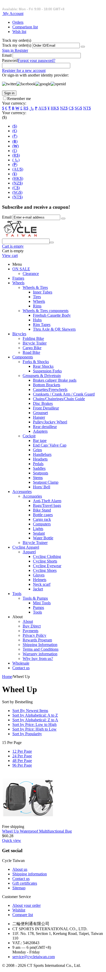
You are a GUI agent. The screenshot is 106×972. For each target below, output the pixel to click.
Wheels (18, 283)
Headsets (40, 459)
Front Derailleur (46, 408)
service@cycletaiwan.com (33, 956)
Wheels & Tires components (45, 310)
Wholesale (20, 663)
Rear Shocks (43, 366)
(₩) (15, 146)
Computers (42, 524)
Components (22, 357)
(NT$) (17, 197)
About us (19, 869)
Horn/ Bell (41, 487)
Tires (37, 297)
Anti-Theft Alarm (47, 501)
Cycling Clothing (47, 556)
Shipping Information (40, 644)
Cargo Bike (32, 348)
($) (14, 126)
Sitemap (18, 888)
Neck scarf (41, 584)
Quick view (11, 840)
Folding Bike (33, 338)
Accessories (22, 491)
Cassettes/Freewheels (50, 389)
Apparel (29, 552)
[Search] (52, 242)
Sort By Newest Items (30, 710)
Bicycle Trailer (35, 343)
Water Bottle (43, 538)
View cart (10, 255)
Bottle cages (43, 515)
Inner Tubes (42, 292)
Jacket (38, 589)
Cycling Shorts (45, 561)
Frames (18, 278)
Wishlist (18, 910)
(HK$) (17, 178)
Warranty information (40, 654)
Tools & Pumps (35, 598)
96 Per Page (22, 765)
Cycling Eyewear (47, 566)
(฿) (14, 141)
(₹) (14, 136)
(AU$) (17, 169)
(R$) (16, 155)
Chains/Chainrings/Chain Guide (59, 399)
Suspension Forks (47, 371)
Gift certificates (24, 883)
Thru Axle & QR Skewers (54, 329)
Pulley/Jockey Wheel (50, 422)
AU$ (42, 108)
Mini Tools (42, 603)
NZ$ (64, 108)
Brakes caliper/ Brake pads (54, 380)
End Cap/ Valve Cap (49, 445)
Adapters (40, 431)
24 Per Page (22, 756)
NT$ (87, 108)
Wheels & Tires (35, 287)
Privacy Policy (34, 635)
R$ (25, 108)
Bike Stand (42, 510)
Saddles (39, 468)
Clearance (31, 273)
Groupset (40, 412)
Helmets (39, 579)
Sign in (8, 50)
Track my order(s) (16, 45)
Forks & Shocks (36, 361)
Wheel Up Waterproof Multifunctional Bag (37, 831)
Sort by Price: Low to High (34, 724)
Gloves (39, 575)
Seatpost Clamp (45, 482)
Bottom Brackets (46, 385)
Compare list (22, 914)
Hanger (39, 417)
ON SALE (21, 269)
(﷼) (16, 160)
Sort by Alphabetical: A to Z (35, 715)
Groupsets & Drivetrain (42, 375)
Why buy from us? (38, 658)
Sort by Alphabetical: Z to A (35, 720)
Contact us (21, 668)
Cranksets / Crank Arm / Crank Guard (64, 394)
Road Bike (31, 352)
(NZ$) (17, 183)
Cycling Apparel (25, 547)
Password (10, 60)
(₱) (14, 164)
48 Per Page (22, 760)
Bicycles (19, 334)
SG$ (78, 108)
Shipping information (29, 874)
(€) (14, 131)
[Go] (83, 46)
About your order (26, 905)
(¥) (14, 174)
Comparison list (25, 27)
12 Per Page (22, 751)
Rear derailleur (45, 426)
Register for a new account (24, 70)
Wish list (19, 31)
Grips (37, 450)
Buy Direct (32, 626)
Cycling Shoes (45, 570)
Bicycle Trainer (35, 542)
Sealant (39, 533)
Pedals (38, 464)
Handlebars (42, 454)
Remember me (19, 98)
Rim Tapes (41, 324)
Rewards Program (37, 640)
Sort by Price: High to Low (34, 729)
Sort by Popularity (27, 734)
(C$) (16, 188)
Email (7, 55)
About (28, 621)
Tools (16, 593)
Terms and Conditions (40, 649)
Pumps (38, 607)
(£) (14, 150)
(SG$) (17, 192)
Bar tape (40, 440)
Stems (38, 477)
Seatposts (40, 473)
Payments (30, 631)
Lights (38, 528)
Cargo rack (42, 519)
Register (21, 50)
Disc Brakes (43, 403)
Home (7, 676)
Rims (37, 306)
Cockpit (29, 436)
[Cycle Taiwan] (20, 236)
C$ (71, 108)
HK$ (55, 108)
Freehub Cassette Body (52, 315)
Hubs (37, 320)
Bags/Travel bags (47, 505)
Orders (17, 22)
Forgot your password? (36, 60)
